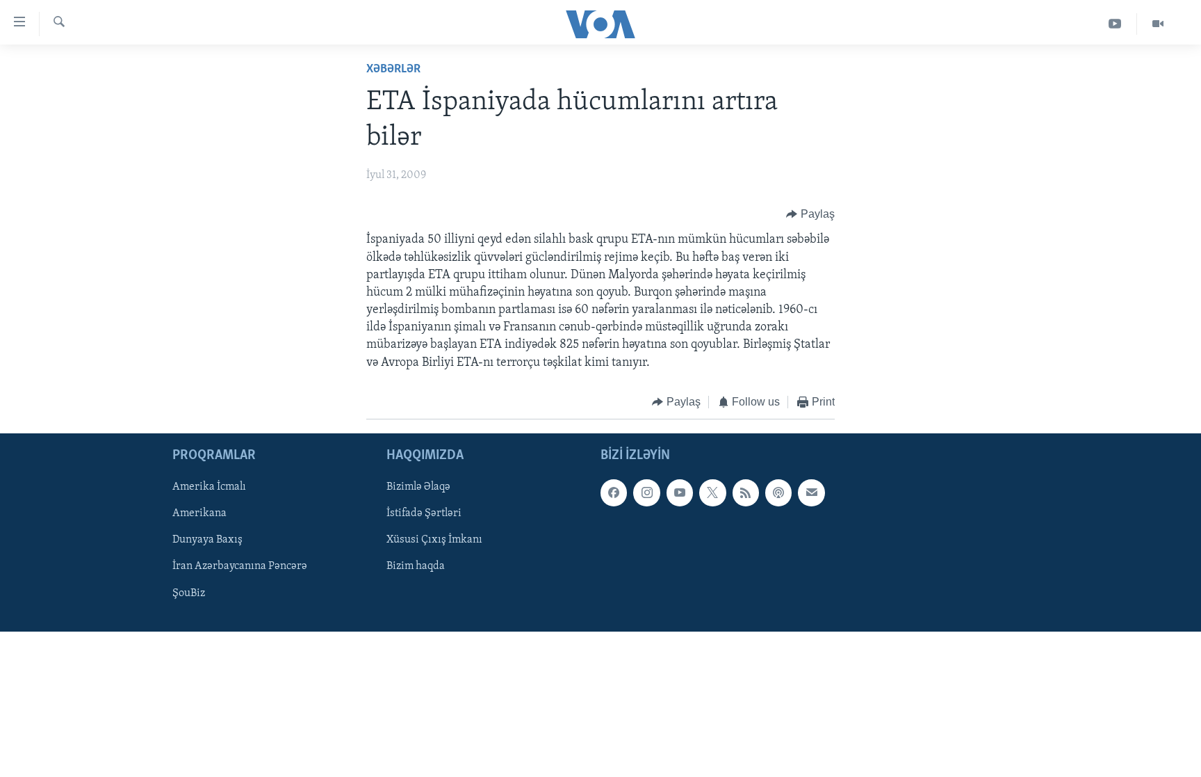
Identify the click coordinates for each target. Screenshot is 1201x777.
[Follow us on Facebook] (613, 493)
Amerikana (199, 514)
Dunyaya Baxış (207, 540)
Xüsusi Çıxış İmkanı (434, 540)
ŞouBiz (188, 593)
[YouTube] (1115, 24)
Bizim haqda (415, 566)
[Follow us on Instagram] (646, 493)
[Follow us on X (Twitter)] (712, 493)
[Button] (810, 214)
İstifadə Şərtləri (423, 514)
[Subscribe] (811, 493)
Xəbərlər (393, 69)
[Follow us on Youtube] (680, 493)
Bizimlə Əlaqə (418, 487)
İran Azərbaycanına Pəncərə (239, 566)
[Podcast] (778, 493)
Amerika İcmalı (209, 487)
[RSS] (746, 493)
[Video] (1158, 24)
